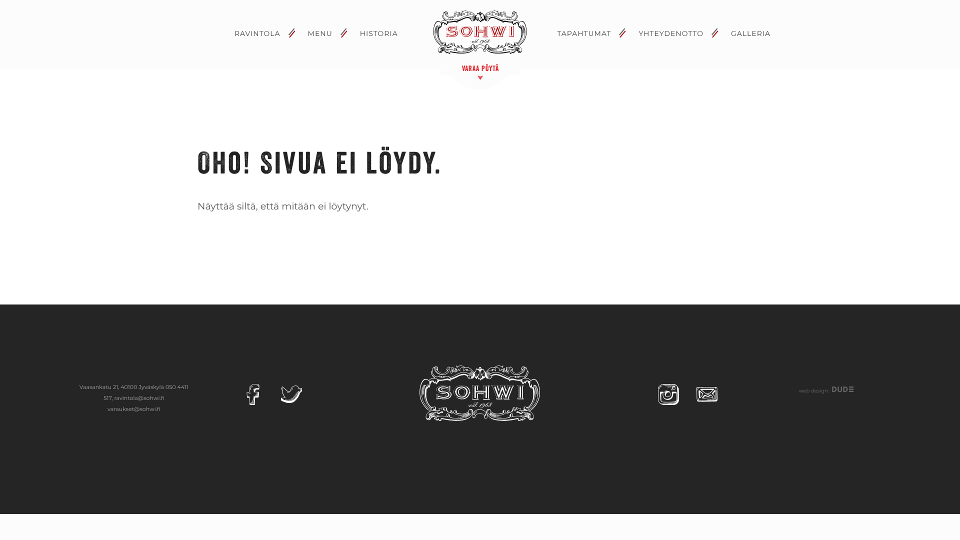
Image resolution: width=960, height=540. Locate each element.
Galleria (750, 33)
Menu (320, 33)
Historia (379, 33)
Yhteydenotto (671, 33)
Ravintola (257, 33)
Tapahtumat (584, 33)
